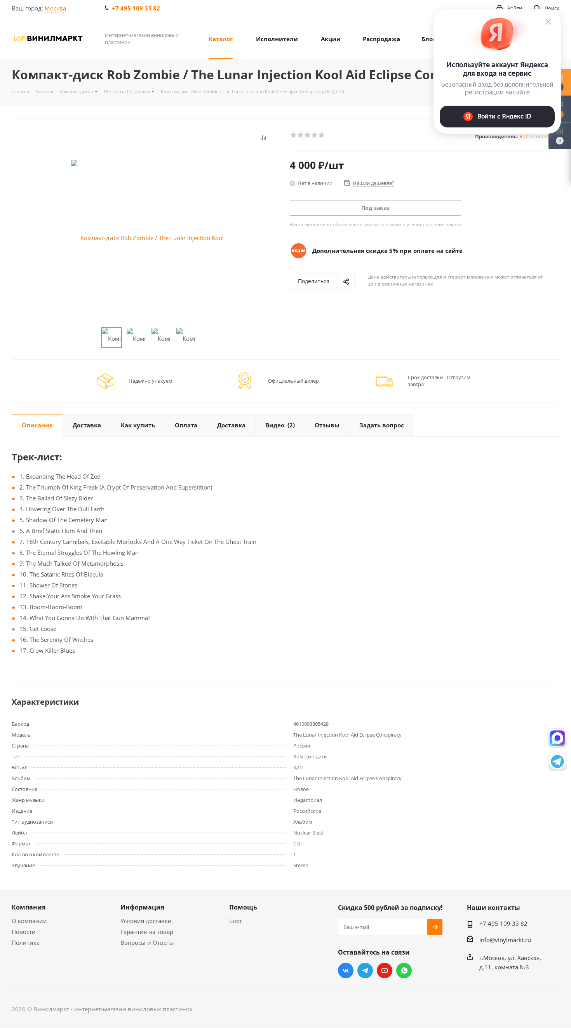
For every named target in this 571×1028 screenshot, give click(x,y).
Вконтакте (345, 970)
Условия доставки (146, 921)
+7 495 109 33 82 (136, 8)
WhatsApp (404, 970)
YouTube (384, 970)
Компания (28, 907)
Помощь (243, 907)
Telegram (365, 970)
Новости (24, 932)
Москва (55, 8)
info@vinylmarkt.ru (505, 940)
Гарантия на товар (146, 932)
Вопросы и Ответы (147, 942)
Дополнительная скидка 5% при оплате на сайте (387, 250)
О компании (29, 921)
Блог (235, 921)
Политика (26, 942)
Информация (142, 907)
